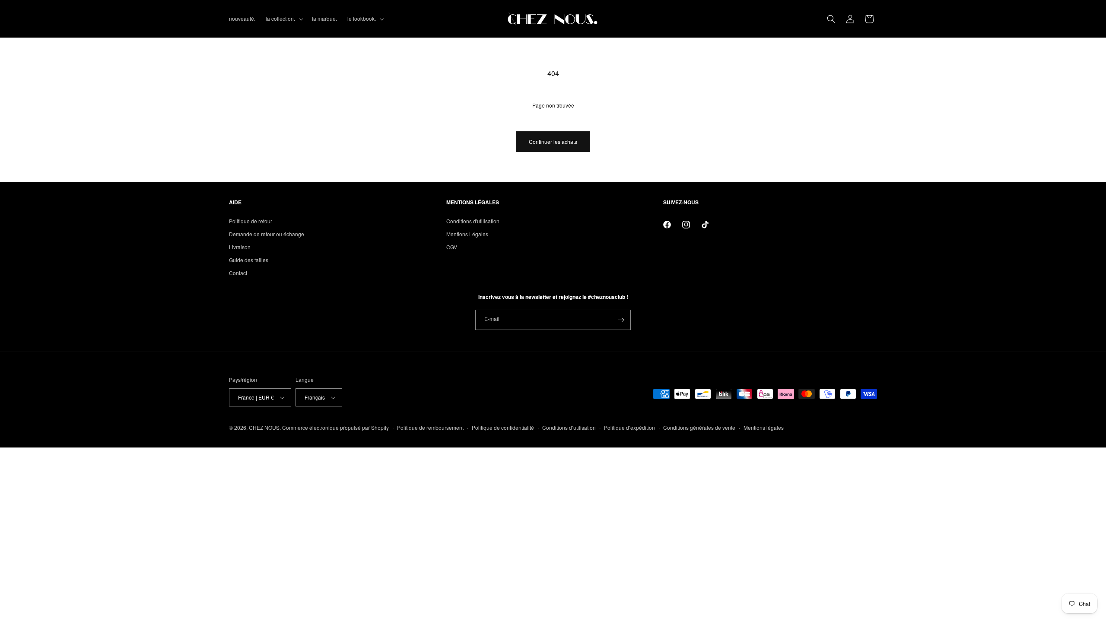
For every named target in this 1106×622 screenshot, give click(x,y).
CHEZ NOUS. (265, 427)
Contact (238, 272)
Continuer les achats (553, 141)
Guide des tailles (248, 259)
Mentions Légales (467, 234)
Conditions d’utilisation (569, 427)
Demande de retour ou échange (266, 234)
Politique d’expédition (629, 427)
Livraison (240, 247)
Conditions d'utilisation (472, 221)
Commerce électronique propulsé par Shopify (335, 427)
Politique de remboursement (430, 427)
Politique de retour (250, 221)
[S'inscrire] (620, 320)
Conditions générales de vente (699, 427)
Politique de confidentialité (503, 427)
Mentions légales (764, 427)
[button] (284, 18)
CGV (451, 247)
